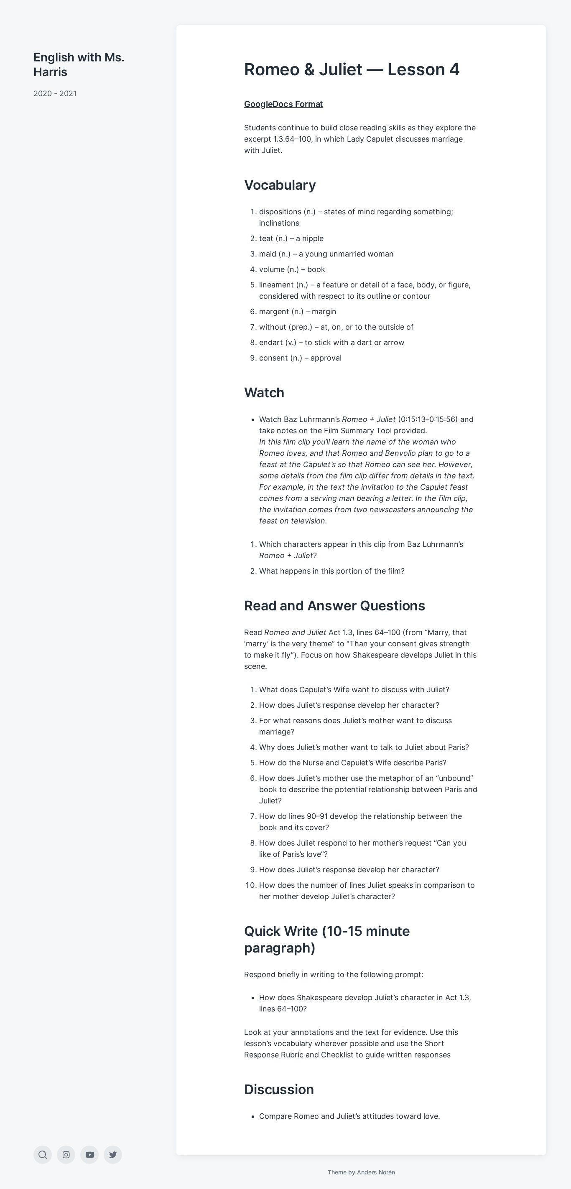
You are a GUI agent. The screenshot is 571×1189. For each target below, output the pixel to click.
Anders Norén (376, 1172)
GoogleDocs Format (283, 104)
